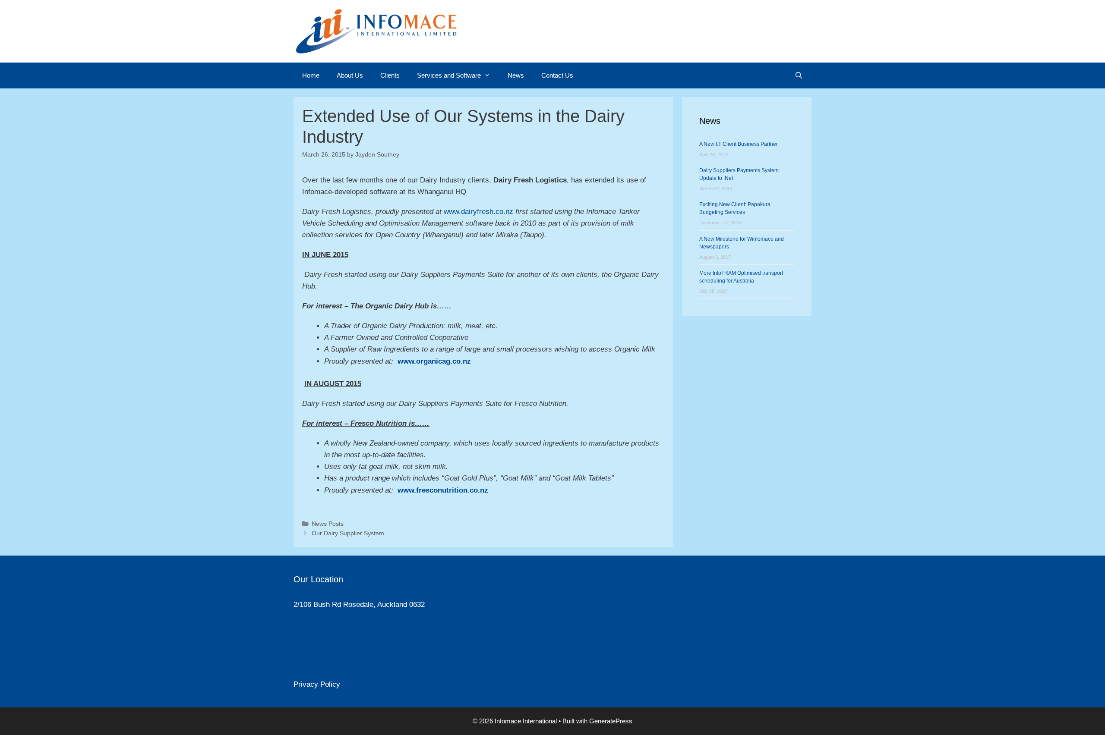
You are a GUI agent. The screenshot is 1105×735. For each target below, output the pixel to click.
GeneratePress (610, 721)
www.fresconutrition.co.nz (443, 490)
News (516, 75)
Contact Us (557, 75)
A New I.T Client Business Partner (738, 144)
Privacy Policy (317, 684)
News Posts (328, 523)
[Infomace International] (376, 31)
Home (310, 75)
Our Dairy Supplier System (348, 533)
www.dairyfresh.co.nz (478, 211)
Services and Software (449, 75)
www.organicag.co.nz (434, 361)
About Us (350, 75)
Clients (390, 75)
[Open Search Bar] (798, 75)
